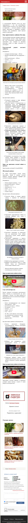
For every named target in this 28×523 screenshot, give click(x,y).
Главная (6, 519)
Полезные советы (15, 5)
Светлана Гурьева (14, 403)
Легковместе (5, 2)
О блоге (12, 519)
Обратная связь (19, 519)
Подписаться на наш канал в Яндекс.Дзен (15, 396)
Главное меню (6, 5)
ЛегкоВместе (18, 522)
